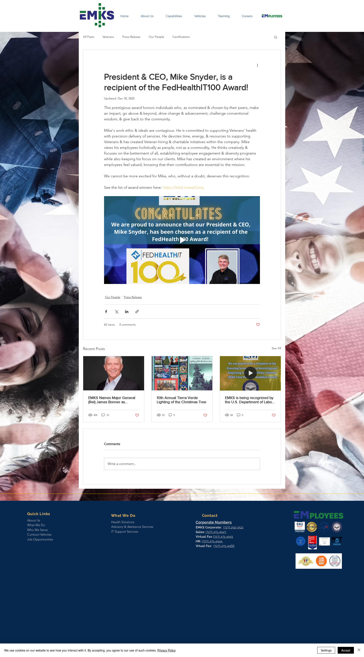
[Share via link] (137, 311)
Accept (345, 650)
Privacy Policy (166, 650)
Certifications (181, 37)
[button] (276, 37)
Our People (156, 37)
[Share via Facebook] (106, 311)
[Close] (358, 650)
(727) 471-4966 (224, 546)
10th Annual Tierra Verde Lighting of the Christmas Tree (181, 400)
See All (276, 348)
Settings (326, 650)
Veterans (108, 37)
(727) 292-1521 (233, 527)
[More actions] (257, 65)
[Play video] (182, 240)
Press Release (131, 37)
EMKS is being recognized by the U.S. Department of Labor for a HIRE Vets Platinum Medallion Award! (249, 400)
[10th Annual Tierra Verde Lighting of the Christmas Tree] (182, 373)
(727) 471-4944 (212, 541)
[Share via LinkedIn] (127, 311)
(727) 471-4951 (223, 537)
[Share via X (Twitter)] (116, 311)
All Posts (88, 37)
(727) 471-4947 (216, 532)
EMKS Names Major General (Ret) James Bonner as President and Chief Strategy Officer (111, 400)
